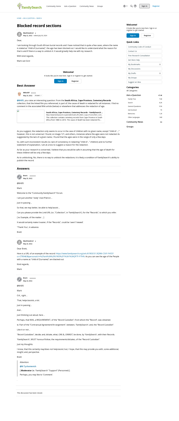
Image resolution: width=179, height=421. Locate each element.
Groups (130, 126)
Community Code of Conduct (139, 47)
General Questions (145, 106)
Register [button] (75, 81)
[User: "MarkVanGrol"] (19, 34)
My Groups (132, 77)
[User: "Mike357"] (19, 94)
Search (145, 103)
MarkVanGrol (28, 33)
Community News (144, 122)
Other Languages (145, 117)
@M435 (20, 100)
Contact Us (132, 51)
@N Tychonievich (28, 366)
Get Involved (145, 110)
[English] (29, 6)
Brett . (25, 176)
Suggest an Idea (134, 82)
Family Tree (145, 99)
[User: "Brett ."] (19, 177)
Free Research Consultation (139, 55)
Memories (145, 114)
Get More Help (134, 60)
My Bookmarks (144, 64)
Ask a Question (144, 95)
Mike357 (26, 93)
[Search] (131, 6)
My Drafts (144, 73)
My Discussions (134, 69)
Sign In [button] (60, 81)
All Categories (132, 91)
